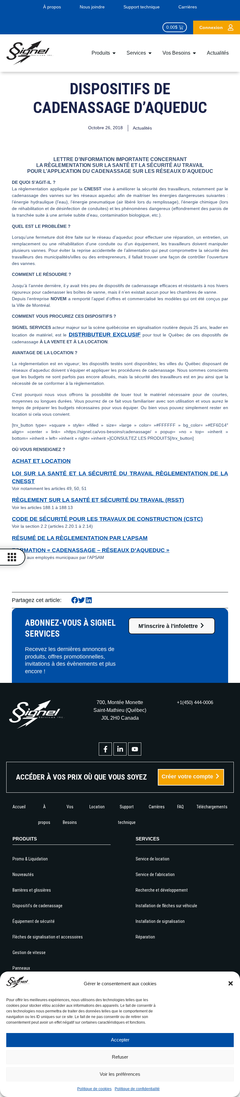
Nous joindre (92, 6)
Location (97, 806)
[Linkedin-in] (120, 749)
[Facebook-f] (105, 749)
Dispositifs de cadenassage (37, 905)
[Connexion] (231, 27)
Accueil (19, 806)
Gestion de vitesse (29, 952)
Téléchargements (212, 806)
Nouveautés (23, 874)
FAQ (180, 806)
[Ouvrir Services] (150, 53)
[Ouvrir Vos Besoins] (194, 53)
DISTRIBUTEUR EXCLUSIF (105, 334)
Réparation (145, 936)
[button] (231, 983)
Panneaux (21, 968)
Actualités (142, 127)
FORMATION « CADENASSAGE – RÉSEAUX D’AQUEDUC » (90, 550)
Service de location (152, 858)
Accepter (120, 1039)
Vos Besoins (70, 814)
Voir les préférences (120, 1074)
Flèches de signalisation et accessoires (47, 936)
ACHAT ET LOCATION (41, 461)
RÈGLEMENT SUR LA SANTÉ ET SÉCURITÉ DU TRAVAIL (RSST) (98, 500)
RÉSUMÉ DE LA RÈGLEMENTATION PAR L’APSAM (80, 538)
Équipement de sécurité (33, 921)
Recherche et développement (162, 890)
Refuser (120, 1057)
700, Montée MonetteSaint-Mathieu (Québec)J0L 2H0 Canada (119, 710)
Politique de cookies (94, 1089)
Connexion (211, 27)
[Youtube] (134, 749)
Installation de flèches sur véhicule (166, 905)
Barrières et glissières (31, 890)
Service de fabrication (155, 874)
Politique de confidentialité (137, 1089)
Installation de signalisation (160, 921)
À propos (52, 6)
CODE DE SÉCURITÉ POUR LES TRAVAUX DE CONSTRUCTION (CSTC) (107, 519)
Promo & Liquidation (30, 858)
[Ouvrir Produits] (114, 53)
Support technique (141, 6)
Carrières (187, 6)
